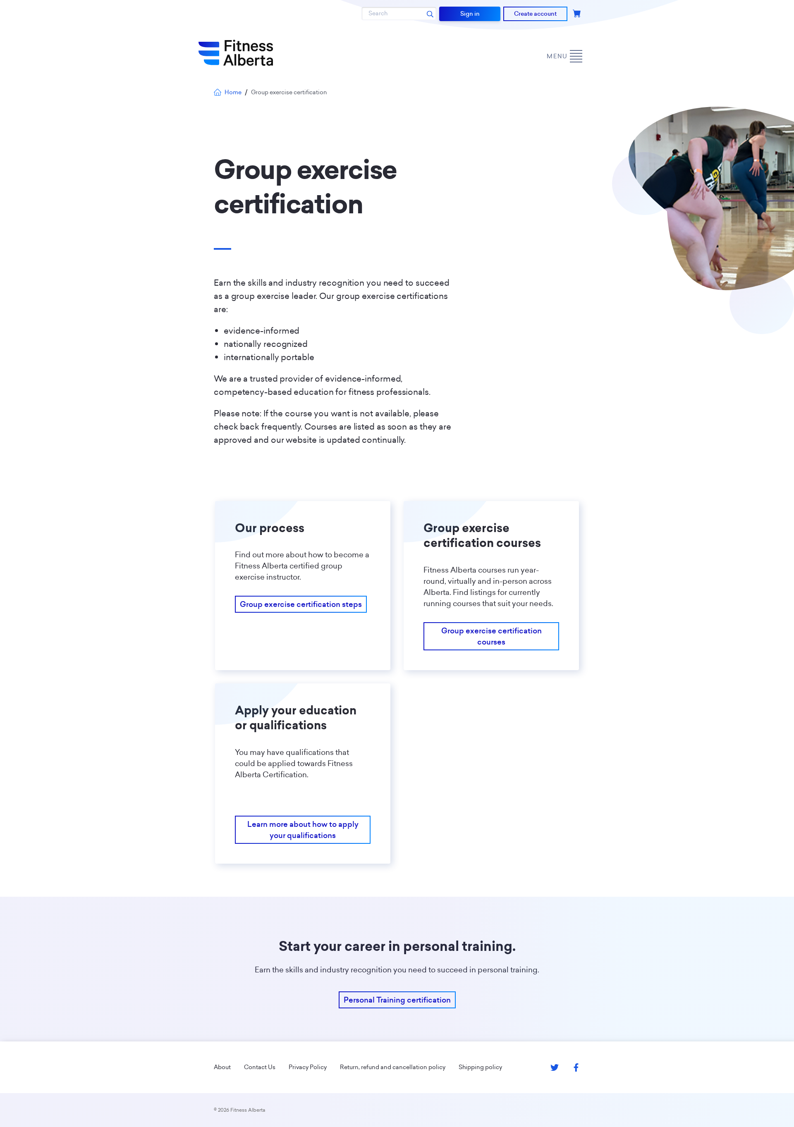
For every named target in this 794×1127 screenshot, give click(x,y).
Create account (535, 14)
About (222, 1067)
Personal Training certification (397, 1000)
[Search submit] (430, 13)
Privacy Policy (308, 1067)
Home (233, 92)
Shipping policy (480, 1067)
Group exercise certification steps (301, 604)
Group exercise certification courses (491, 636)
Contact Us (259, 1067)
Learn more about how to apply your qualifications (303, 829)
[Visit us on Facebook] (576, 1067)
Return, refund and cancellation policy (392, 1067)
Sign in (470, 14)
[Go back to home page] (235, 53)
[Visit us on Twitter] (554, 1067)
